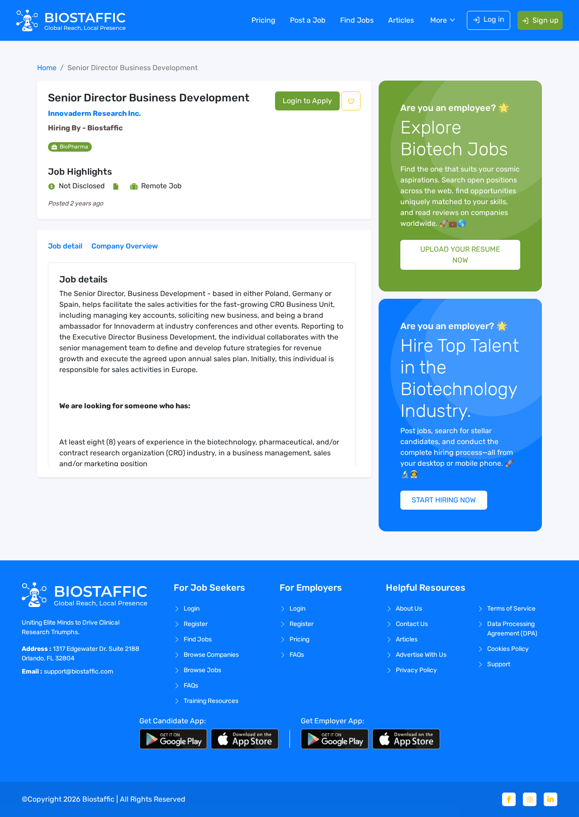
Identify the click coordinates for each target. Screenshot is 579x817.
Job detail (65, 246)
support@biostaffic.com (78, 671)
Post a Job (308, 20)
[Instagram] (529, 799)
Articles (401, 20)
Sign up (545, 20)
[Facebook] (509, 799)
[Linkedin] (550, 799)
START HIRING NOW (444, 500)
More (438, 20)
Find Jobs (357, 20)
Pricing (263, 20)
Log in (494, 19)
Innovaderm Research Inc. (94, 113)
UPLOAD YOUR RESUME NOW (460, 254)
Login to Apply (307, 100)
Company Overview (124, 246)
